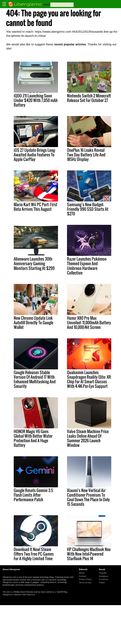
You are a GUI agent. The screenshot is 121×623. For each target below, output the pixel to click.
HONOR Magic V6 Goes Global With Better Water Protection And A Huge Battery (33, 438)
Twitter (102, 582)
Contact (82, 576)
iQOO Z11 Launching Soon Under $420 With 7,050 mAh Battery (36, 100)
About (81, 573)
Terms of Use (85, 582)
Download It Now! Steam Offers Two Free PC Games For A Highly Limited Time (34, 553)
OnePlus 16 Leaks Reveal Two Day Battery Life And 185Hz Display (86, 154)
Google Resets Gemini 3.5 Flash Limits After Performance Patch (33, 494)
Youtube (103, 573)
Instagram (103, 576)
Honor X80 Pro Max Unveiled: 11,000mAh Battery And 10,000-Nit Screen (89, 322)
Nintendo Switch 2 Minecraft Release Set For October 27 (89, 98)
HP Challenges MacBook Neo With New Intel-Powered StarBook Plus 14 (89, 553)
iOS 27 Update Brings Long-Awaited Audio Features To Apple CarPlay (34, 154)
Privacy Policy (85, 579)
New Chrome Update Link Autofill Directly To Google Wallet (33, 322)
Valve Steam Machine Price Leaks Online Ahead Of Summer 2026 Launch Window (88, 438)
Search (46, 4)
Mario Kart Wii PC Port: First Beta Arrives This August (35, 206)
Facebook (103, 579)
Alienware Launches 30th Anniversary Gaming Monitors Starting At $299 (34, 263)
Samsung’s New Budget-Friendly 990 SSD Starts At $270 (87, 209)
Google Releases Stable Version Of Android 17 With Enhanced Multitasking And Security (35, 379)
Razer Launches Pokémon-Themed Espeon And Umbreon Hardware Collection (87, 266)
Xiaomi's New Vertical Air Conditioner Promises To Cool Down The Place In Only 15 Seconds (88, 497)
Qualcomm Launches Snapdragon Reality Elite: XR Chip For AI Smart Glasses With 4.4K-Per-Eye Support (89, 379)
